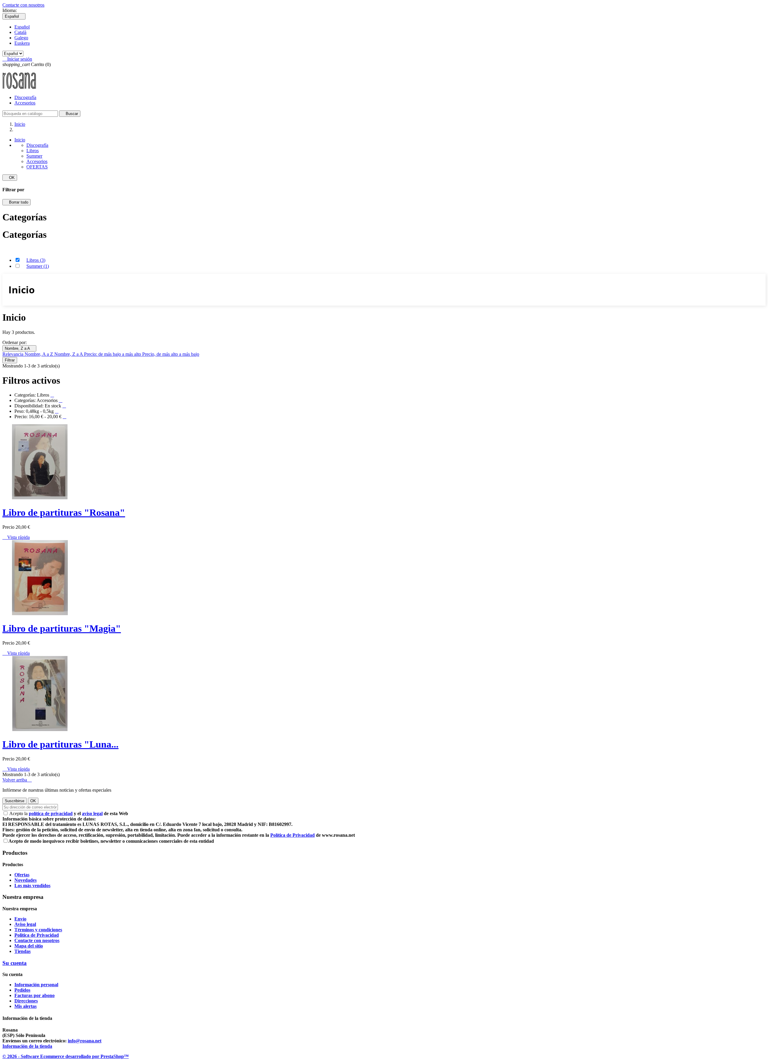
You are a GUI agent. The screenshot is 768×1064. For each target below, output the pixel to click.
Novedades (25, 880)
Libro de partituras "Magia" (61, 628)
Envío (20, 918)
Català (20, 32)
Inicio (19, 139)
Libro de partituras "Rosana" (63, 512)
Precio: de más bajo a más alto (113, 354)
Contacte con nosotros (23, 5)
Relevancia (13, 354)
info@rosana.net (84, 1040)
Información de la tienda (27, 1046)
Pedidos (22, 990)
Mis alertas (25, 1006)
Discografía (25, 97)
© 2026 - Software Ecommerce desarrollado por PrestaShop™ (65, 1056)
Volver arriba (17, 779)
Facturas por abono (34, 995)
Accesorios (24, 102)
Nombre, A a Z (39, 354)
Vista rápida (16, 537)
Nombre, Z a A (19, 348)
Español (22, 26)
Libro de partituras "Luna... (60, 744)
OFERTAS (37, 166)
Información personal (36, 984)
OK (10, 177)
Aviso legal (25, 924)
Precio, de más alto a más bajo (170, 354)
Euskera (22, 43)
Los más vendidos (32, 885)
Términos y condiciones (38, 929)
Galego (21, 37)
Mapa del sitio (28, 945)
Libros (32, 150)
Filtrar (10, 360)
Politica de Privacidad (36, 935)
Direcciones (26, 1000)
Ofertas (21, 874)
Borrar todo (16, 202)
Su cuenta (14, 963)
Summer (34, 156)
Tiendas (22, 951)
